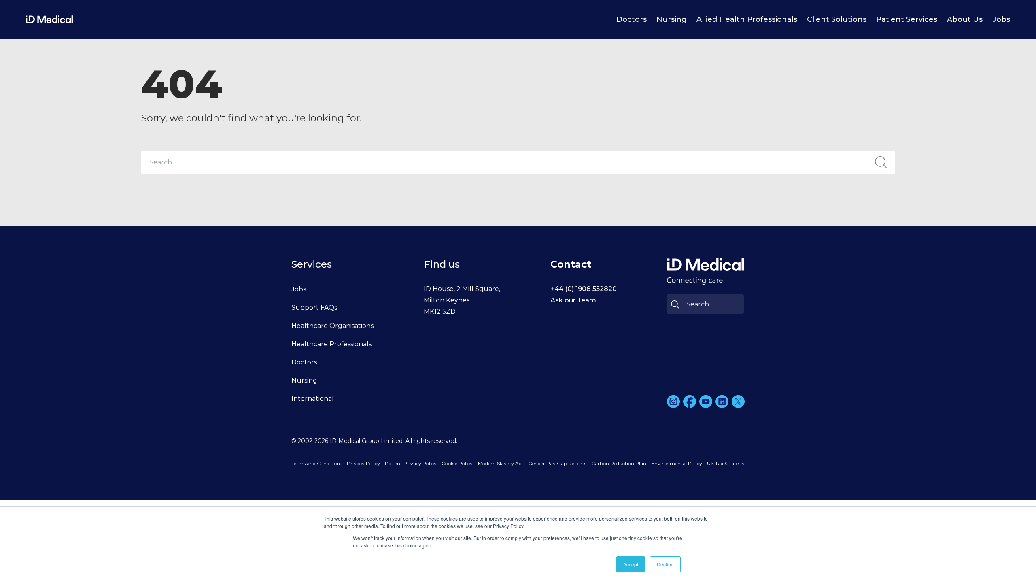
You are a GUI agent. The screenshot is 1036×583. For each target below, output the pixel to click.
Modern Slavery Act (500, 463)
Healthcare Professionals (331, 344)
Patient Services (906, 19)
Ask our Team (573, 300)
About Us (965, 19)
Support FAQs (314, 307)
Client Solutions (836, 19)
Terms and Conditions (316, 463)
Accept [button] (630, 564)
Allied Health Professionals (746, 19)
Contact (570, 264)
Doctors (631, 19)
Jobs (1001, 19)
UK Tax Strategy (726, 463)
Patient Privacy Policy (411, 463)
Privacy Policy (363, 463)
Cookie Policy (457, 463)
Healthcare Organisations (332, 326)
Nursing (671, 19)
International (312, 398)
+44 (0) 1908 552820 (583, 289)
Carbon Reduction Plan (618, 463)
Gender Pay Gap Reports (557, 463)
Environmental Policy (676, 463)
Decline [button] (665, 564)
